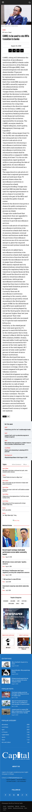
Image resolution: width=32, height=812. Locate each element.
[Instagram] (9, 795)
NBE (8, 416)
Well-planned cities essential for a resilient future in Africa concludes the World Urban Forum (18, 443)
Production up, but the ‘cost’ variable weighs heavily (18, 429)
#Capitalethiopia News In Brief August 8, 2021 (16, 457)
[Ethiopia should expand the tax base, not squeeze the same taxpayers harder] (6, 681)
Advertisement (16, 464)
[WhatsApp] (22, 50)
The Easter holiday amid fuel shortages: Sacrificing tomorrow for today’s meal (20, 694)
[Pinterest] (18, 50)
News (4, 30)
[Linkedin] (14, 795)
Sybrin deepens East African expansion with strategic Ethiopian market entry (14, 503)
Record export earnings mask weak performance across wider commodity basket (15, 552)
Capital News (5, 468)
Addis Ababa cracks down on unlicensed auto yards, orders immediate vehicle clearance (15, 471)
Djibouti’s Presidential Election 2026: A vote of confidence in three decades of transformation (20, 702)
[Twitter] (14, 50)
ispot (6, 427)
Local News (7, 447)
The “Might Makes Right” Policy (10, 515)
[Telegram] (18, 795)
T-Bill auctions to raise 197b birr (12, 579)
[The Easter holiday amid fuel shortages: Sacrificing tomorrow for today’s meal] (6, 694)
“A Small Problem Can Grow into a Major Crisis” (13, 477)
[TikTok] (22, 795)
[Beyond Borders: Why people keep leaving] (6, 672)
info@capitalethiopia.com (15, 778)
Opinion (4, 475)
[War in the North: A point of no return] (6, 664)
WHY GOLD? (8, 647)
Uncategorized (8, 455)
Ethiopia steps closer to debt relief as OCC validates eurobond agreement (16, 490)
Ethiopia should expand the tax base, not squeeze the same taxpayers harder (20, 680)
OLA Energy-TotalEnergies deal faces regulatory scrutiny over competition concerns (16, 571)
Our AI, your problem (7, 510)
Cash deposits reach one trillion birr (24, 648)
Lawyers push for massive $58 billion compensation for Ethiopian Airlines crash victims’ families (21, 711)
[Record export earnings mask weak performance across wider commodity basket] (16, 537)
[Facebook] (10, 50)
